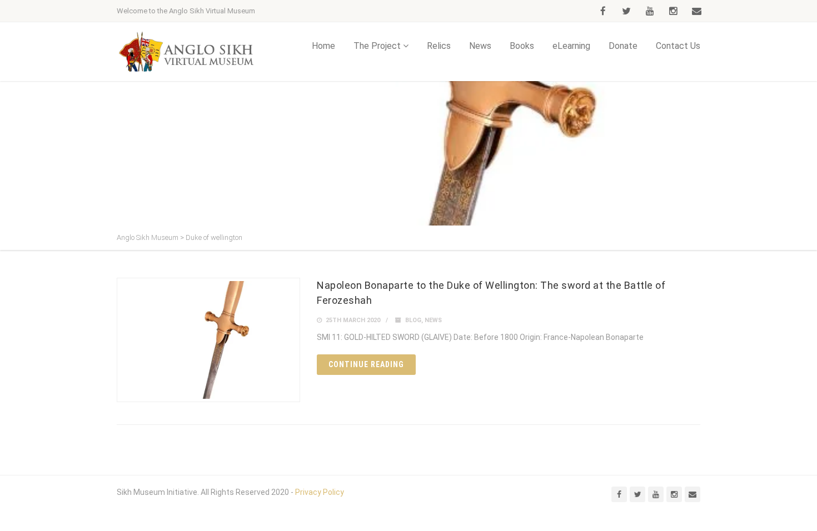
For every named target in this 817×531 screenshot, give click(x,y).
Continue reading (366, 364)
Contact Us (678, 46)
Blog (413, 320)
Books (522, 46)
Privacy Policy (319, 492)
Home (323, 46)
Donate (623, 46)
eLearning (571, 46)
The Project (377, 46)
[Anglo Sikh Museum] (186, 52)
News (480, 46)
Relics (439, 46)
